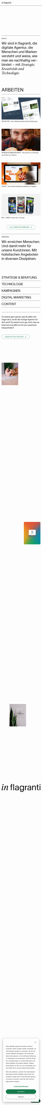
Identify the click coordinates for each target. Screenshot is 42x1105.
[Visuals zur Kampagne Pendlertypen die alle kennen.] (21, 215)
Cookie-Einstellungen (21, 1086)
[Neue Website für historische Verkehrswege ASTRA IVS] (21, 119)
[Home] (6, 3)
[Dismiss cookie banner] (35, 1042)
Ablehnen (21, 1097)
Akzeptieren (21, 1091)
